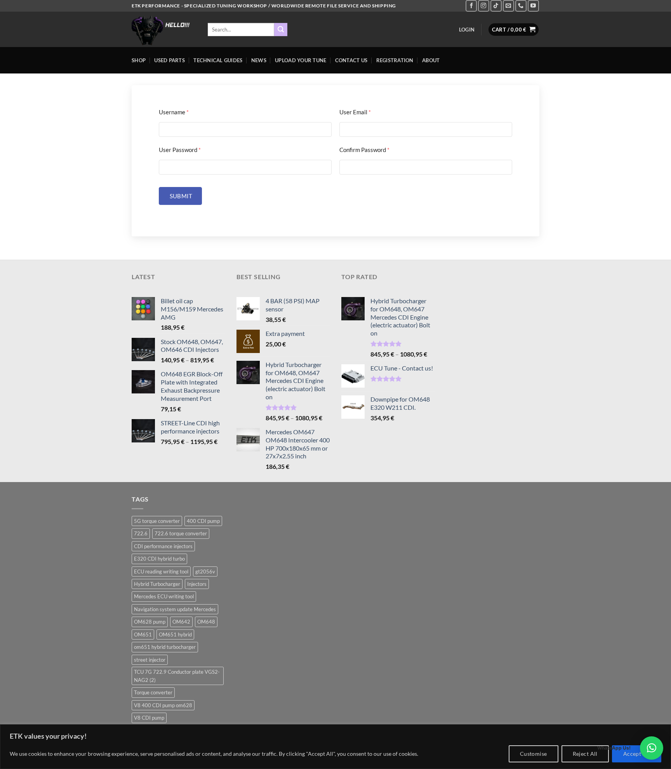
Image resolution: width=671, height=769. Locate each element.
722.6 (141, 533)
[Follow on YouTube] (533, 5)
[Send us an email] (508, 5)
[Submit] (280, 29)
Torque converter (153, 692)
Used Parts (169, 60)
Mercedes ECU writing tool (164, 596)
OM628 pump (149, 622)
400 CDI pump (203, 521)
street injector (149, 660)
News (258, 60)
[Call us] (521, 5)
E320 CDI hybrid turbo (159, 559)
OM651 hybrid (175, 634)
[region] (335, 746)
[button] (651, 748)
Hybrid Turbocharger (157, 584)
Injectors (197, 584)
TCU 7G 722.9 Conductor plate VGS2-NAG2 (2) (177, 676)
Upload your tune (300, 60)
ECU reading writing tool (161, 571)
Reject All (585, 753)
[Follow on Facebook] (471, 5)
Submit (180, 195)
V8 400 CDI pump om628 (163, 705)
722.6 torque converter (181, 533)
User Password (180, 149)
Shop (139, 60)
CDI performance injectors (163, 546)
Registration (395, 60)
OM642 (181, 622)
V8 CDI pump (149, 718)
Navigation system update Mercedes (175, 609)
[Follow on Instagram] (483, 5)
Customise (533, 753)
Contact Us (351, 60)
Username (174, 111)
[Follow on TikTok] (496, 5)
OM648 (206, 622)
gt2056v (205, 571)
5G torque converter (157, 521)
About (431, 60)
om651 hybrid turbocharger (165, 647)
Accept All (636, 753)
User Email (355, 111)
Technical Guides (217, 60)
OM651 (143, 634)
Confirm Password (364, 149)
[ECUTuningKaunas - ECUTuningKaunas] (164, 29)
